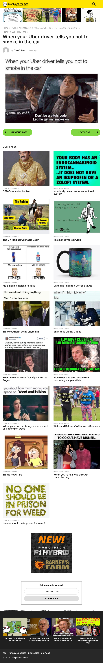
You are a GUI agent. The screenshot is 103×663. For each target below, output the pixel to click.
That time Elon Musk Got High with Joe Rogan (25, 379)
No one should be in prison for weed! (24, 523)
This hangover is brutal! (67, 239)
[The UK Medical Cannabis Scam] (26, 216)
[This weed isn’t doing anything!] (26, 308)
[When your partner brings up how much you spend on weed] (26, 403)
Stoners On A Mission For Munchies (15, 639)
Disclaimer (33, 653)
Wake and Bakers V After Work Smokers (77, 426)
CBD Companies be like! (16, 191)
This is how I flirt (12, 474)
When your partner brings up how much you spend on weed (25, 427)
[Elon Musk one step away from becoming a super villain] (77, 354)
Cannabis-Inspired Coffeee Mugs (73, 285)
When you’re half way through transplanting (71, 476)
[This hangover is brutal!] (77, 216)
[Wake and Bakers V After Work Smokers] (77, 403)
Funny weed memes (15, 32)
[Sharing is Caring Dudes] (77, 308)
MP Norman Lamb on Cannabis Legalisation (39, 639)
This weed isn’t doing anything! (21, 331)
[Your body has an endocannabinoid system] (77, 168)
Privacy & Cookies (17, 653)
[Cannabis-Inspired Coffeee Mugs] (77, 262)
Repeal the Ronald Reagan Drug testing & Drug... (88, 640)
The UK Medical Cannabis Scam (21, 239)
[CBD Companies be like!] (26, 168)
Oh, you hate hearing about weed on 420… (63, 639)
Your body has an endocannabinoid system (74, 192)
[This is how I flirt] (26, 451)
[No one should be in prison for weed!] (26, 500)
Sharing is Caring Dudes (67, 331)
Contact (45, 653)
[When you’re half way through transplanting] (77, 451)
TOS (4, 653)
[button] (94, 4)
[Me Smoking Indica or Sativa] (26, 262)
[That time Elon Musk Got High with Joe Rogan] (26, 354)
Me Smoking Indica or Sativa (19, 285)
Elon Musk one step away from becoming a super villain (71, 379)
